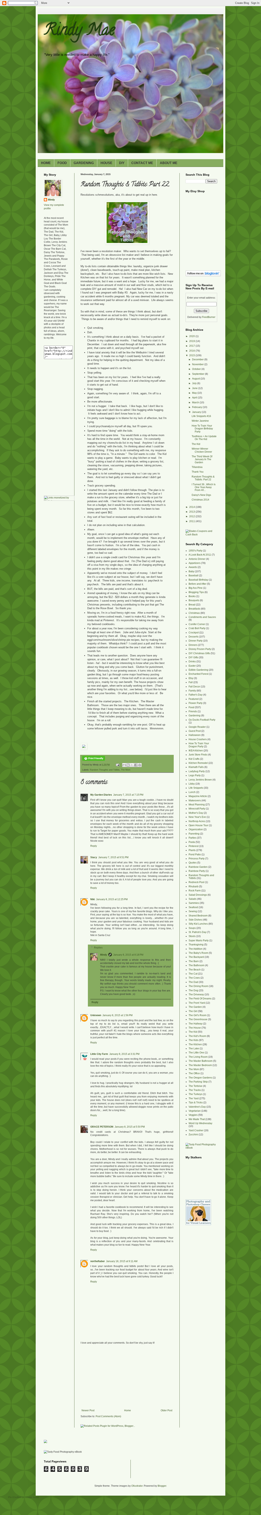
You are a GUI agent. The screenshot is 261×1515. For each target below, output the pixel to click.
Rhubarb (193, 886)
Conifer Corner (197, 624)
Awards (193, 567)
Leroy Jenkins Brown (200, 779)
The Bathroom (196, 965)
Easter (192, 665)
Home (127, 1410)
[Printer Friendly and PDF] (93, 760)
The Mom (125, 770)
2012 (192, 516)
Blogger (162, 1485)
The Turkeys (195, 1094)
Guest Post (195, 731)
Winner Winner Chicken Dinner (202, 450)
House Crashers (198, 739)
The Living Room (198, 1056)
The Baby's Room (198, 953)
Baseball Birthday (198, 579)
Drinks (192, 661)
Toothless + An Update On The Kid (204, 438)
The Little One (196, 1052)
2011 (192, 521)
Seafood (193, 907)
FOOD (62, 163)
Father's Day (195, 694)
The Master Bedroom (200, 1065)
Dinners (193, 645)
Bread (192, 604)
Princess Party (197, 858)
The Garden (195, 1007)
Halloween (195, 735)
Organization (196, 829)
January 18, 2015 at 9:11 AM (121, 1261)
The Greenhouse (198, 1019)
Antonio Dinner (197, 559)
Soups (192, 928)
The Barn (194, 961)
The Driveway (196, 994)
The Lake (194, 1048)
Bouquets (194, 600)
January (197, 412)
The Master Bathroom (200, 1061)
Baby (191, 571)
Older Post (166, 1410)
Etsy (191, 678)
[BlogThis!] (128, 765)
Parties (192, 837)
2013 (192, 511)
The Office (194, 1073)
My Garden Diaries (101, 794)
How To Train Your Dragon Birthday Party (202, 428)
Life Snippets (196, 787)
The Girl (193, 1011)
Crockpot (194, 632)
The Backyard (196, 957)
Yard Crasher (196, 1130)
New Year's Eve (197, 817)
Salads (192, 899)
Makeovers (195, 800)
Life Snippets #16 (201, 416)
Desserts (193, 636)
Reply (93, 846)
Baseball (193, 575)
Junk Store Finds (198, 754)
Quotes (193, 862)
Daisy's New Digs (201, 495)
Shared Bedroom (198, 915)
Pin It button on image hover (23, 1497)
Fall (191, 682)
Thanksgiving (196, 944)
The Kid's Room (197, 1036)
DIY (122, 163)
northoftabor (97, 1261)
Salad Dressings (198, 894)
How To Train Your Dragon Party (199, 745)
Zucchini (193, 1134)
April (195, 397)
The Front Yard (197, 1002)
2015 (192, 355)
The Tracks (195, 1090)
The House (195, 1027)
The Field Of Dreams (200, 998)
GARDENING (84, 163)
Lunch (192, 792)
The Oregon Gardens (200, 1077)
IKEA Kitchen (196, 750)
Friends (193, 711)
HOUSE (106, 163)
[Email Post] (117, 764)
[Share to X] (132, 765)
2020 (192, 336)
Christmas (194, 613)
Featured (194, 699)
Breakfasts (194, 608)
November (198, 364)
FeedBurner (208, 317)
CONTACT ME (142, 163)
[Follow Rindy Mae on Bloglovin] (203, 275)
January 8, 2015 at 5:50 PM (130, 1126)
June (195, 388)
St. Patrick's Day (197, 932)
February (197, 407)
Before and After (197, 583)
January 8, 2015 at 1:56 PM (117, 1015)
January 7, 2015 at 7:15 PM (128, 794)
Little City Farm (99, 1054)
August (196, 378)
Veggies (193, 1115)
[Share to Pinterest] (140, 765)
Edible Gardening (198, 669)
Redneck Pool (196, 882)
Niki (92, 899)
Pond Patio (195, 854)
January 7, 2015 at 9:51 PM (113, 857)
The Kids (193, 1040)
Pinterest (193, 846)
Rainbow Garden (198, 867)
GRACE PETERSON (101, 1126)
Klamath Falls (196, 767)
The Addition (195, 948)
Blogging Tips (196, 592)
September (198, 374)
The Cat (193, 973)
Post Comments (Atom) (108, 1416)
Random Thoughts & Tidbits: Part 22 (203, 478)
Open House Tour (198, 825)
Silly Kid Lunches (198, 923)
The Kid (196, 444)
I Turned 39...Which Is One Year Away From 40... (204, 487)
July (194, 383)
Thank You (197, 471)
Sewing (193, 911)
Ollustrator (137, 1485)
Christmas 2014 (200, 499)
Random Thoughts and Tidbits (105, 770)
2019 (192, 341)
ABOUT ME (168, 163)
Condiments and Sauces (202, 617)
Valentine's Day (197, 1106)
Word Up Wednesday (200, 1123)
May (194, 392)
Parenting (194, 833)
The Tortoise (195, 1086)
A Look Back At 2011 (200, 554)
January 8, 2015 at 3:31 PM (124, 1054)
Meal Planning (197, 804)
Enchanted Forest (198, 674)
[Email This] (124, 765)
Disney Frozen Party (200, 649)
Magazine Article (198, 796)
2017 (192, 345)
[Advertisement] (127, 1378)
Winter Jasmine (200, 420)
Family (192, 690)
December (198, 359)
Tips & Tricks (196, 1102)
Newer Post (88, 1410)
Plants (192, 850)
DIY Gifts (193, 657)
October (196, 369)
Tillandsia (197, 467)
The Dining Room (198, 986)
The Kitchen (195, 1044)
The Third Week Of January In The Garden (202, 459)
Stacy (93, 857)
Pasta (192, 842)
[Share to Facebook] (136, 765)
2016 (192, 350)
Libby (192, 783)
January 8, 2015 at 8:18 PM (128, 954)
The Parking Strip (198, 1081)
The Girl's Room (197, 1015)
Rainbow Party (197, 871)
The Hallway (195, 1023)
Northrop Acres (197, 821)
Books (192, 596)
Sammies (194, 903)
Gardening (194, 715)
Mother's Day (196, 813)
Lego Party (195, 775)
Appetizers (194, 563)
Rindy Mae (79, 31)
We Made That (197, 1119)
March (196, 402)
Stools (192, 936)
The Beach (195, 969)
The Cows (194, 977)
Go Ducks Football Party (202, 719)
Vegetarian (195, 1110)
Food (191, 707)
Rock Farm (195, 890)
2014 (192, 507)
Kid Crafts (194, 759)
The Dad (193, 982)
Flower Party (195, 703)
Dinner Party (195, 640)
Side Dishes (195, 919)
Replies (98, 947)
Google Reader (197, 727)
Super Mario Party (199, 940)
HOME (46, 163)
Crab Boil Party (197, 628)
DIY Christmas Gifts (199, 653)
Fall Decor (194, 686)
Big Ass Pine (195, 588)
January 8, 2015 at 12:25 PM (112, 899)
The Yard (194, 1098)
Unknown (95, 1015)
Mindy (103, 954)
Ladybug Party (197, 771)
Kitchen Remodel (198, 763)
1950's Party (195, 550)
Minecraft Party (197, 808)
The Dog (193, 990)
